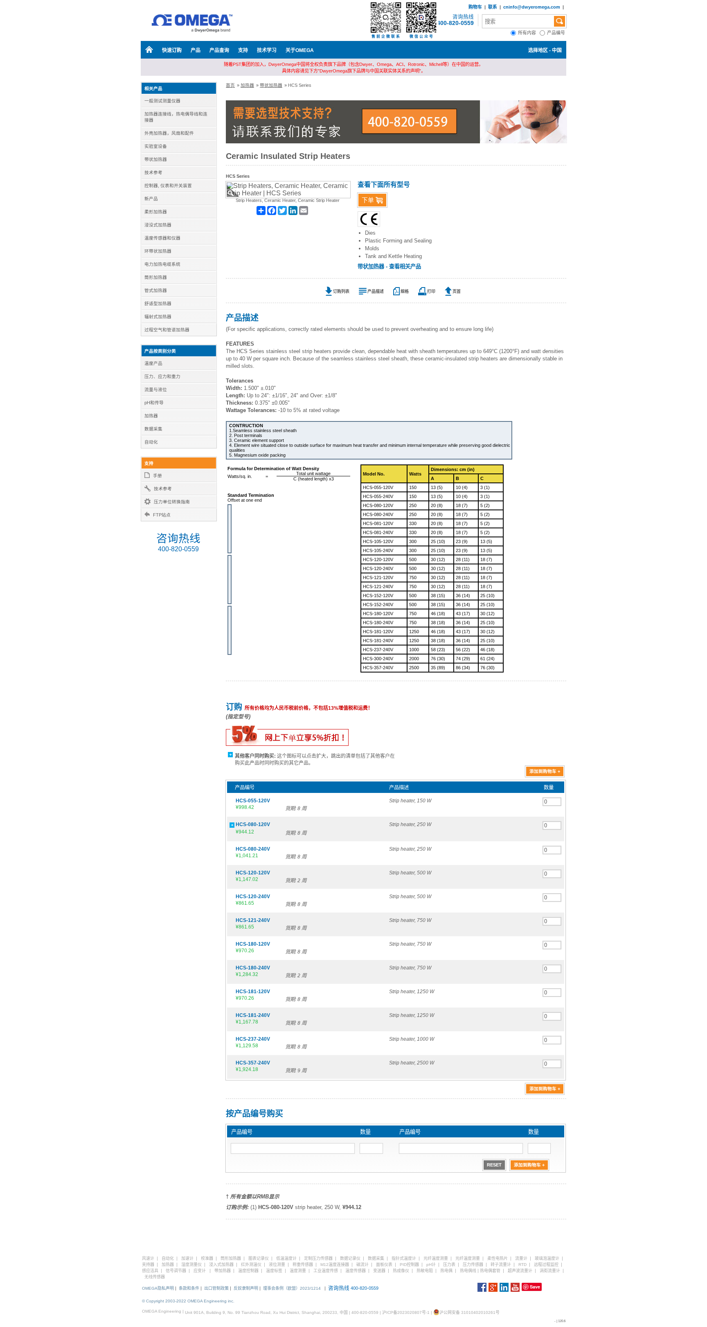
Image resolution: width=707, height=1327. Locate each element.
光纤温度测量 (435, 1258)
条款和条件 (189, 1288)
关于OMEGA (300, 50)
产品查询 (219, 50)
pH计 (431, 1264)
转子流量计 (501, 1264)
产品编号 (556, 32)
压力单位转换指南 (172, 501)
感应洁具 (150, 1270)
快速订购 (172, 50)
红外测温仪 (251, 1264)
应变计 (200, 1270)
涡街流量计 (550, 1270)
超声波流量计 (520, 1270)
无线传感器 (154, 1277)
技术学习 (267, 50)
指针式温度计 (404, 1258)
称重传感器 (303, 1264)
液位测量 (277, 1264)
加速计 (187, 1258)
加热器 (247, 85)
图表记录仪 (258, 1258)
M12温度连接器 (334, 1264)
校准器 (207, 1258)
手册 (157, 475)
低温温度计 (286, 1258)
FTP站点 (162, 514)
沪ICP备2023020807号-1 (406, 1312)
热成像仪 (401, 1270)
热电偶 (446, 1270)
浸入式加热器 (221, 1264)
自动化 (168, 1258)
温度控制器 (248, 1270)
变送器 (379, 1270)
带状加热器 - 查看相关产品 (389, 266)
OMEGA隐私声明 (158, 1288)
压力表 (449, 1264)
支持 (243, 50)
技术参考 (163, 488)
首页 (230, 85)
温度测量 (298, 1270)
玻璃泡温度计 (547, 1258)
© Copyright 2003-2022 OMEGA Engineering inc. (188, 1301)
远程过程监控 (546, 1264)
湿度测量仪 (191, 1264)
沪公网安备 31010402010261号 (469, 1312)
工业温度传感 (325, 1270)
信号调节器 (176, 1270)
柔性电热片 (497, 1258)
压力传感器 (473, 1264)
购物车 (475, 7)
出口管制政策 (216, 1288)
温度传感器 (355, 1270)
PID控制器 (409, 1264)
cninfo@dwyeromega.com (531, 7)
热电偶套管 (490, 1270)
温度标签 (274, 1270)
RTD (522, 1264)
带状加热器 (271, 85)
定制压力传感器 (318, 1258)
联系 (492, 7)
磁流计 (362, 1264)
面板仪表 (384, 1264)
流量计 (521, 1258)
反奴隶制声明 (246, 1288)
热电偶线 (468, 1270)
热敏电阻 (425, 1270)
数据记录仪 (350, 1258)
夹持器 (148, 1264)
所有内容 (529, 32)
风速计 (148, 1258)
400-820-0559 (455, 23)
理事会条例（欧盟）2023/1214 (292, 1288)
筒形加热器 (231, 1258)
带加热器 (222, 1270)
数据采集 (376, 1258)
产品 (195, 50)
